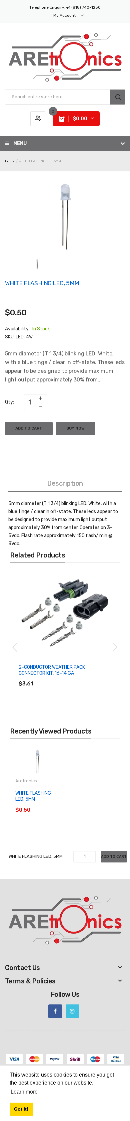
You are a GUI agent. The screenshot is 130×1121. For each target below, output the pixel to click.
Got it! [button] (21, 1109)
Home (9, 161)
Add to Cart (28, 428)
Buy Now (75, 428)
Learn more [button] (24, 1092)
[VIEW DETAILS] (66, 677)
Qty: (9, 402)
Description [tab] (65, 483)
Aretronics (26, 780)
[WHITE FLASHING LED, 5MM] (37, 264)
